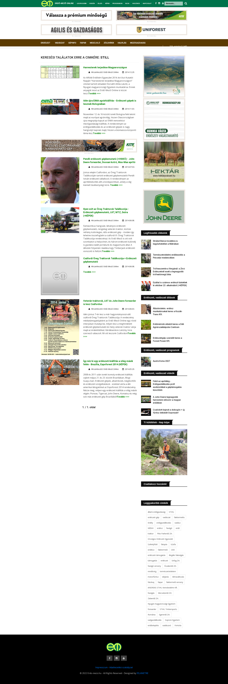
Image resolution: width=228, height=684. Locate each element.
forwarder (152, 609)
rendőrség (152, 571)
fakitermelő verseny (174, 582)
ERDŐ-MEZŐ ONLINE (64, 3)
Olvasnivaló (48, 53)
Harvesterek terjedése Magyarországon (105, 67)
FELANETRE (142, 673)
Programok (117, 3)
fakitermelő (163, 550)
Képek (107, 3)
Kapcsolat (147, 3)
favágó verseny (154, 566)
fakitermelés (179, 517)
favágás (151, 593)
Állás (100, 3)
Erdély (150, 523)
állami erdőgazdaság (156, 512)
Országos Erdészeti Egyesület (160, 539)
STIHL (171, 512)
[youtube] (163, 3)
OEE (173, 550)
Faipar (83, 43)
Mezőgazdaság (138, 43)
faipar (160, 582)
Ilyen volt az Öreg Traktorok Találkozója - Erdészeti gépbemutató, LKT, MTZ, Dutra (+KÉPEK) (106, 212)
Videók (92, 3)
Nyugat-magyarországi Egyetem (161, 604)
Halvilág (122, 43)
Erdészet (45, 43)
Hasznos (136, 3)
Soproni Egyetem (172, 620)
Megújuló (95, 43)
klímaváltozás (178, 577)
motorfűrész (153, 577)
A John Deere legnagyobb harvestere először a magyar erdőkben (167, 400)
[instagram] (159, 3)
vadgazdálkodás (155, 620)
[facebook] (156, 3)
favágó (169, 528)
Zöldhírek (109, 43)
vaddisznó (166, 625)
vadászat (166, 517)
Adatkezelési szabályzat (121, 667)
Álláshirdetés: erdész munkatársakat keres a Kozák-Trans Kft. (167, 311)
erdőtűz (151, 550)
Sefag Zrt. (176, 560)
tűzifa (173, 544)
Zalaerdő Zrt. (153, 598)
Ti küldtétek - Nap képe (157, 422)
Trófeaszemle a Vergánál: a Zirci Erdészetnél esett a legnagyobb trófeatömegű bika (169, 271)
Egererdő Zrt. (164, 614)
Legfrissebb (81, 3)
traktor (151, 533)
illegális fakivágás (176, 555)
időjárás (165, 577)
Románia (151, 614)
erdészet (164, 560)
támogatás (152, 560)
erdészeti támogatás (156, 555)
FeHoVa (178, 625)
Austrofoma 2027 (161, 361)
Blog (127, 3)
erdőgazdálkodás (163, 523)
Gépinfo (72, 43)
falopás (164, 544)
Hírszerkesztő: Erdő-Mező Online (105, 72)
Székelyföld (152, 544)
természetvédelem (168, 571)
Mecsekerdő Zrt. (165, 593)
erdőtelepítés (153, 625)
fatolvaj (151, 582)
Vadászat (60, 43)
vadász (177, 523)
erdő (178, 528)
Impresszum (101, 667)
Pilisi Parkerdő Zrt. (164, 533)
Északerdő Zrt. (170, 566)
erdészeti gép (153, 517)
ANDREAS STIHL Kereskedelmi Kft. (162, 587)
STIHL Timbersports (168, 609)
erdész (160, 528)
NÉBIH (150, 528)
